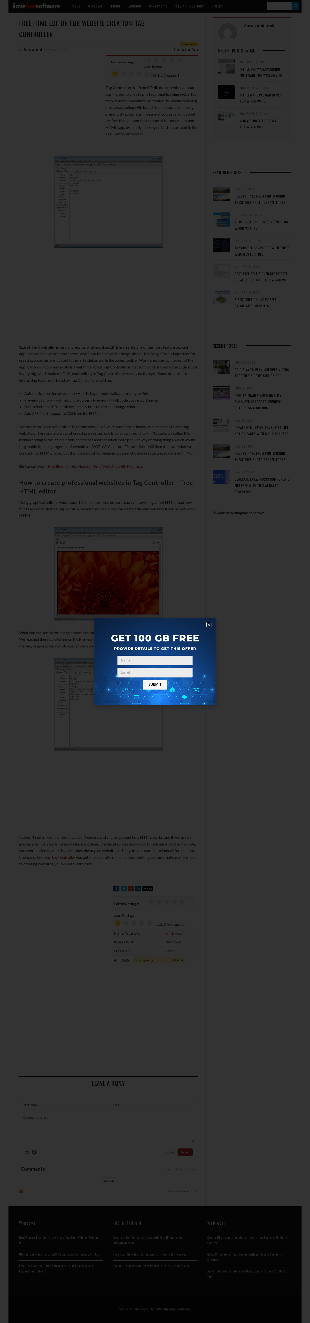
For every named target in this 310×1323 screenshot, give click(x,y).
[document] (155, 661)
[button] (209, 624)
